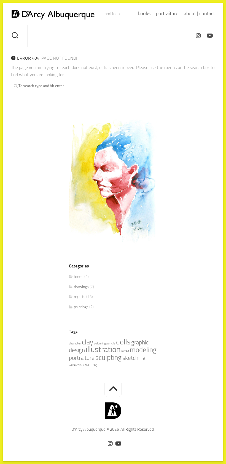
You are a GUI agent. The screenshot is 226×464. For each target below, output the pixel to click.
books (144, 13)
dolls (123, 342)
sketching (134, 358)
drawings (81, 287)
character (75, 343)
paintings (81, 307)
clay (87, 342)
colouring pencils (104, 343)
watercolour (76, 365)
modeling (143, 350)
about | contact (199, 13)
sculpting (108, 357)
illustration (103, 349)
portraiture (167, 13)
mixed (125, 351)
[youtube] (209, 35)
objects (79, 296)
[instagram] (198, 35)
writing (91, 364)
